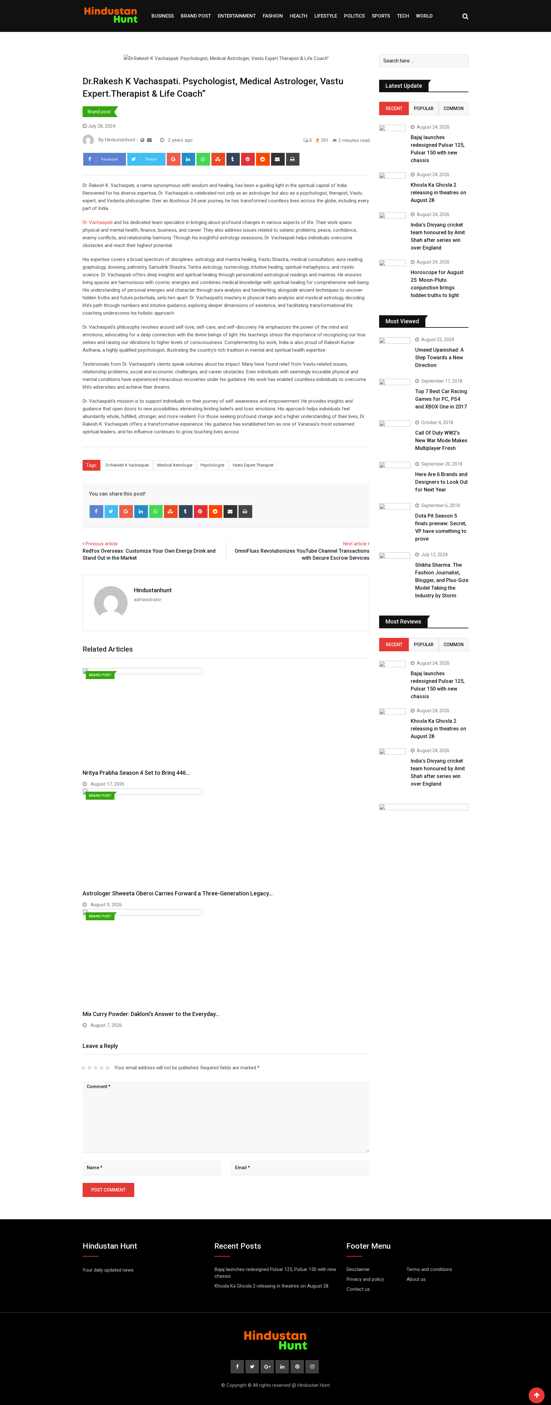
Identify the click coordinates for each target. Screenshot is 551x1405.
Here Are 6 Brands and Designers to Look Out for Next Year (441, 482)
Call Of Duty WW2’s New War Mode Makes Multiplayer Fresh (441, 440)
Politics (354, 16)
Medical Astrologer (175, 465)
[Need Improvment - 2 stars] (89, 1067)
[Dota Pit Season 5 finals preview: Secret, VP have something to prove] (394, 515)
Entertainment (237, 16)
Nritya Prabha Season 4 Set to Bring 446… (136, 772)
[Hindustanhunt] (149, 140)
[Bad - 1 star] (83, 1067)
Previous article (101, 544)
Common (454, 108)
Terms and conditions (429, 1269)
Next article (355, 544)
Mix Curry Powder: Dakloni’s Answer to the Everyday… (151, 1014)
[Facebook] (96, 511)
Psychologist (212, 465)
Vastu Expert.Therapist (253, 465)
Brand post (196, 16)
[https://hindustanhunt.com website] (142, 140)
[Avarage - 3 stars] (95, 1067)
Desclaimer (358, 1269)
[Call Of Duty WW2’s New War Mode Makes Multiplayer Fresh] (394, 432)
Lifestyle (325, 16)
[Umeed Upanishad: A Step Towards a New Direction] (394, 349)
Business (162, 16)
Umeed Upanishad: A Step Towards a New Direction (439, 357)
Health (298, 16)
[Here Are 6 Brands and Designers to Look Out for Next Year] (394, 474)
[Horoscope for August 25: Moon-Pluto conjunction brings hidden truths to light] (392, 270)
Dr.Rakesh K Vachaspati (127, 465)
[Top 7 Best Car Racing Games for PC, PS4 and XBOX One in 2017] (394, 391)
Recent (394, 108)
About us (416, 1279)
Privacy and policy (365, 1279)
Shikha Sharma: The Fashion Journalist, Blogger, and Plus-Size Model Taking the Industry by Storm (441, 580)
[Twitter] (111, 511)
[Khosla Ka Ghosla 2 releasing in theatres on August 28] (392, 185)
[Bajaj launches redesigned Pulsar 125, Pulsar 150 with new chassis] (392, 135)
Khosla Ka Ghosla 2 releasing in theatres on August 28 (438, 192)
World (424, 16)
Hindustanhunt (153, 590)
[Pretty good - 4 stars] (102, 1067)
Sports (381, 16)
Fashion (273, 16)
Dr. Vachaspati (98, 222)
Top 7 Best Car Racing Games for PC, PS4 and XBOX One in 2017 (441, 399)
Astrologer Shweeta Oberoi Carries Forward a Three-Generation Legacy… (178, 893)
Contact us (358, 1289)
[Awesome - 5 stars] (108, 1067)
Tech (403, 16)
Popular (424, 108)
